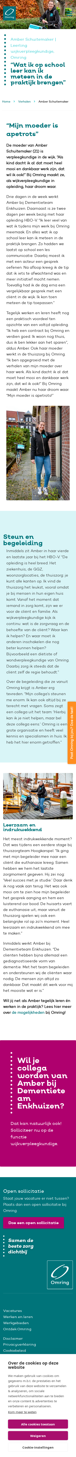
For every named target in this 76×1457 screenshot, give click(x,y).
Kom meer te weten (22, 1412)
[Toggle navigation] (68, 13)
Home (6, 101)
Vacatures (12, 1311)
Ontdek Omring (17, 1329)
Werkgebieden (16, 1323)
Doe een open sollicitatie (33, 1222)
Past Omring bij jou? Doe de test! (72, 733)
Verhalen (24, 101)
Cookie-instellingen (38, 1447)
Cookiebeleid (14, 1350)
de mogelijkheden (28, 1012)
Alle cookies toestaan (38, 1424)
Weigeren (38, 1436)
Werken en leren (18, 1317)
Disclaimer (13, 1338)
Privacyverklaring (19, 1344)
